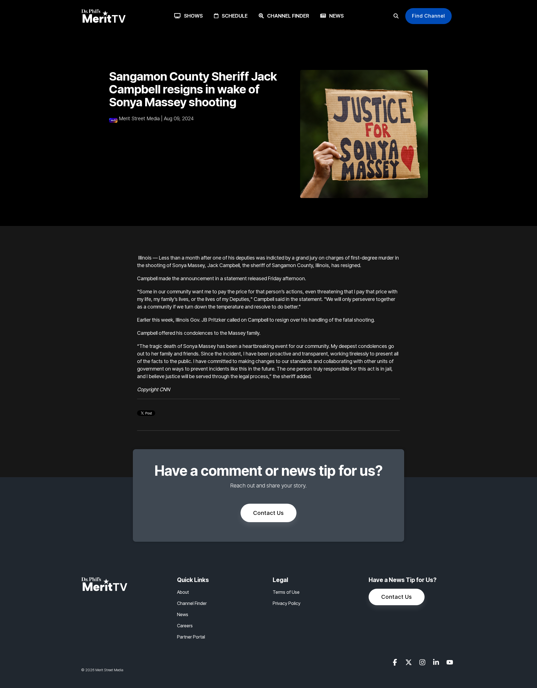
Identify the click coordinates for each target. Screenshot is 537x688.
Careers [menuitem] (185, 625)
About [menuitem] (183, 592)
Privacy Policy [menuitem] (286, 603)
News (335, 16)
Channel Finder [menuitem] (192, 603)
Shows (192, 16)
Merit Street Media (139, 118)
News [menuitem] (182, 614)
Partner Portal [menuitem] (191, 637)
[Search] (396, 16)
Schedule (233, 16)
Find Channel (428, 16)
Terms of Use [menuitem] (286, 592)
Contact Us (268, 513)
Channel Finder (286, 16)
